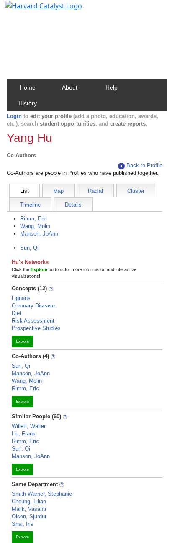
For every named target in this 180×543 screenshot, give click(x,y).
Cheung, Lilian (29, 501)
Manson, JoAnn (39, 234)
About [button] (69, 87)
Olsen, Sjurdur (29, 516)
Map (58, 191)
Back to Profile (144, 165)
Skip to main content (35, 10)
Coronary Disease (33, 305)
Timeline (30, 205)
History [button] (27, 103)
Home (28, 87)
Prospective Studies (36, 328)
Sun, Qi (29, 248)
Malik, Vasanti (29, 509)
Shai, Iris (22, 524)
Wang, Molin (35, 226)
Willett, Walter (29, 426)
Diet (16, 313)
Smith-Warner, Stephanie (42, 494)
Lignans (21, 298)
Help (111, 87)
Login (14, 116)
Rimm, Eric (33, 218)
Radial (95, 191)
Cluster (135, 191)
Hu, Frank (24, 433)
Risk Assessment (33, 321)
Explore (22, 341)
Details (73, 205)
